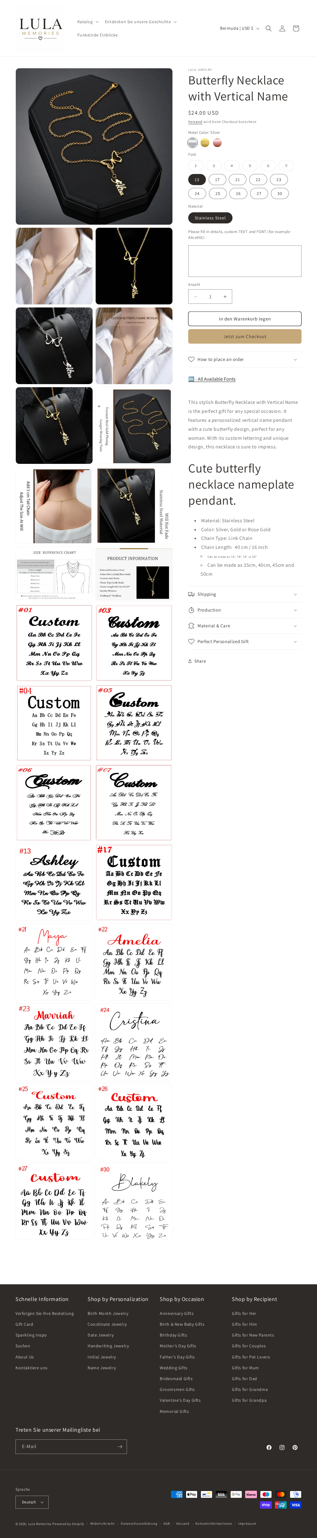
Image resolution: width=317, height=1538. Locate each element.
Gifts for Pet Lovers (251, 1357)
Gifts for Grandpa (249, 1400)
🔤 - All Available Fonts (212, 379)
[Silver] (192, 142)
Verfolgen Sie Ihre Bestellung (44, 1313)
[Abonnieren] (120, 1446)
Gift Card (24, 1324)
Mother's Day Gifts (178, 1346)
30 (279, 193)
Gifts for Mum (245, 1368)
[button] (87, 21)
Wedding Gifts (174, 1368)
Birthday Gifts (173, 1335)
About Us (24, 1357)
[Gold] (205, 142)
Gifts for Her (244, 1313)
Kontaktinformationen (213, 1523)
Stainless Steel (210, 218)
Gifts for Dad (244, 1378)
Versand (195, 121)
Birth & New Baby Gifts (182, 1324)
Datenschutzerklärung (139, 1523)
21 (237, 179)
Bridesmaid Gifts (176, 1378)
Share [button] (200, 661)
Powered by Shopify (68, 1524)
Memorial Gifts (174, 1411)
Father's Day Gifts (177, 1357)
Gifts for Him (244, 1324)
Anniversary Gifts (176, 1313)
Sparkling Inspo (31, 1335)
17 (217, 179)
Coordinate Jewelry (107, 1324)
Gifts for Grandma (250, 1389)
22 (258, 179)
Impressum (247, 1523)
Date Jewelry (101, 1335)
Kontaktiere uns (31, 1368)
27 (259, 193)
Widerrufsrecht (102, 1523)
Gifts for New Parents (253, 1335)
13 (197, 179)
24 (197, 193)
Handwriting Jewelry (108, 1346)
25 (217, 193)
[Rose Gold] (217, 142)
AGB (166, 1523)
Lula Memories (40, 1524)
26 (238, 193)
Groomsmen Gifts (177, 1389)
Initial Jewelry (102, 1357)
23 (278, 179)
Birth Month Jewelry (108, 1313)
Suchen (22, 1346)
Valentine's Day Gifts (180, 1400)
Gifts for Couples (249, 1346)
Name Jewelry (102, 1368)
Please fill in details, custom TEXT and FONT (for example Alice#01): (239, 234)
